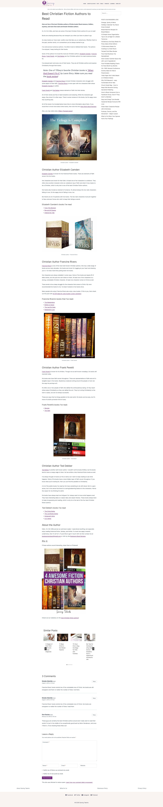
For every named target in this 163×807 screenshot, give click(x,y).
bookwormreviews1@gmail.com (51, 536)
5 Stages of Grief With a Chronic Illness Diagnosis (49, 647)
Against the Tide (49, 212)
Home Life (118, 3)
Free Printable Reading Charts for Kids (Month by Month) (110, 65)
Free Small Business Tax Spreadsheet (108, 55)
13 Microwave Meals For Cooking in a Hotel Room (108, 48)
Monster (47, 408)
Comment (46, 742)
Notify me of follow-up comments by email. (56, 770)
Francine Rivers (60, 81)
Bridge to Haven (49, 305)
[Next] (93, 648)
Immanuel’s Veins (50, 516)
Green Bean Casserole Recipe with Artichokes (110, 108)
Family (101, 3)
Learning (112, 3)
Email (64, 765)
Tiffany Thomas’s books (65, 111)
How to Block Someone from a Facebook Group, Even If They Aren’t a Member (110, 95)
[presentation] (49, 637)
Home (84, 3)
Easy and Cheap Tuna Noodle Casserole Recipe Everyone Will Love (110, 102)
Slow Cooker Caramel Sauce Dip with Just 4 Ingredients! (111, 60)
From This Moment (50, 208)
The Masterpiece (50, 302)
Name (45, 765)
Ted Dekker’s (47, 508)
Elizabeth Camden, (85, 54)
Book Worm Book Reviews (88, 106)
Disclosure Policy (102, 788)
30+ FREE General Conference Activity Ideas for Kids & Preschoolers (110, 71)
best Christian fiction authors (70, 618)
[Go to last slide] (46, 648)
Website (82, 765)
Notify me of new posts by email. (53, 773)
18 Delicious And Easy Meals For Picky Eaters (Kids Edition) (111, 43)
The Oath (47, 410)
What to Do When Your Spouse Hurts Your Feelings (110, 117)
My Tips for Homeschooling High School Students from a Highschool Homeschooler (89, 651)
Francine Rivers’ (48, 299)
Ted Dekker (60, 56)
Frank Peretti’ (47, 405)
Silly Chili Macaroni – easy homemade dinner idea (109, 81)
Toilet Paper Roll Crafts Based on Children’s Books (110, 77)
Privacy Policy (142, 788)
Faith (98, 3)
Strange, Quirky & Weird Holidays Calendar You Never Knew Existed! (110, 25)
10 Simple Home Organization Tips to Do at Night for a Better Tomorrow (110, 37)
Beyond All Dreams (50, 210)
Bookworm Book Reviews (78, 536)
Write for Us (63, 788)
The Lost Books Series (51, 513)
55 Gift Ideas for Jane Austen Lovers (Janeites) (67, 293)
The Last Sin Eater (50, 307)
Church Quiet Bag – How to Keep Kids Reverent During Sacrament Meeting (109, 87)
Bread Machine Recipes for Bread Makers (109, 31)
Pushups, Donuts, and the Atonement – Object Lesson (109, 113)
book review (52, 76)
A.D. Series (48, 518)
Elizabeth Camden (47, 81)
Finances (107, 3)
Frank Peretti (50, 56)
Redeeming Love (50, 309)
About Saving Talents (23, 788)
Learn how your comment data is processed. (79, 782)
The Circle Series (50, 511)
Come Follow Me (91, 3)
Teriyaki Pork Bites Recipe (109, 51)
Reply (94, 681)
